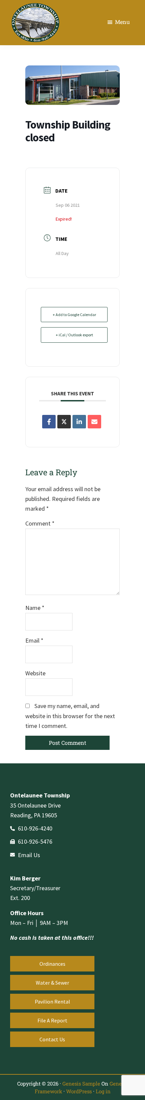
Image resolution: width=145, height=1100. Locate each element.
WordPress (79, 1091)
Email (34, 640)
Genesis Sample (81, 1083)
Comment (40, 523)
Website (35, 673)
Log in (103, 1091)
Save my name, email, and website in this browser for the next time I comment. (70, 716)
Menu (122, 21)
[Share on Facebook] (49, 421)
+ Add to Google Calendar (74, 314)
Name (35, 608)
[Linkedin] (79, 421)
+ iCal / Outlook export (74, 334)
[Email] (94, 421)
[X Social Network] (64, 421)
